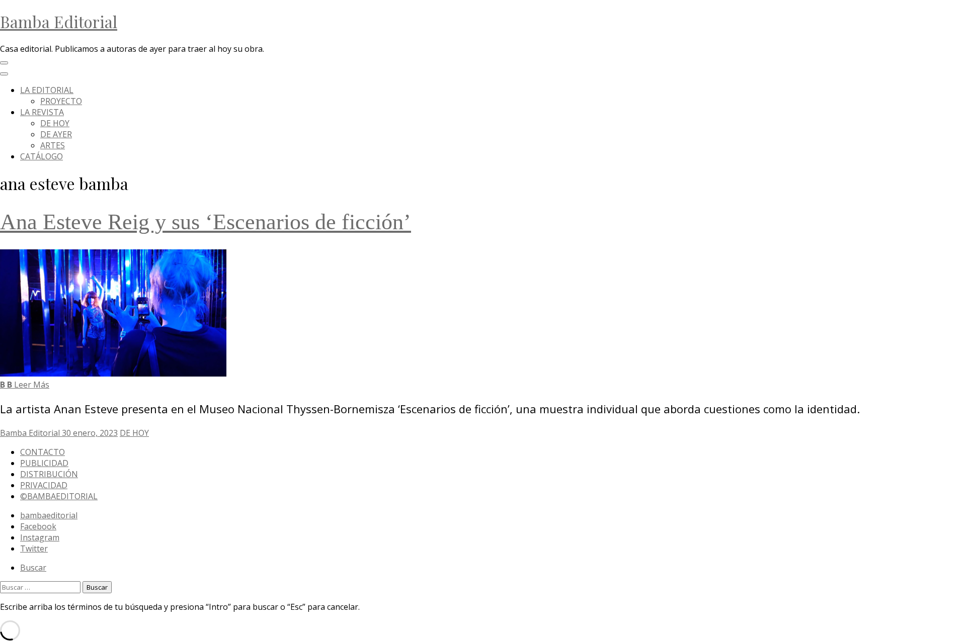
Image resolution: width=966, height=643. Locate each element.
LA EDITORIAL (46, 90)
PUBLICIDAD (44, 463)
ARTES (52, 145)
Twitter (34, 548)
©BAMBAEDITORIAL (59, 496)
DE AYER (56, 134)
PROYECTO (61, 101)
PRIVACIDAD (43, 485)
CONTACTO (42, 451)
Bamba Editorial (58, 21)
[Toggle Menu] (4, 73)
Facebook (38, 526)
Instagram (39, 537)
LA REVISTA (42, 112)
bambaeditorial (48, 515)
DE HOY (54, 123)
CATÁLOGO (41, 156)
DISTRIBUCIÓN (49, 474)
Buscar (33, 567)
